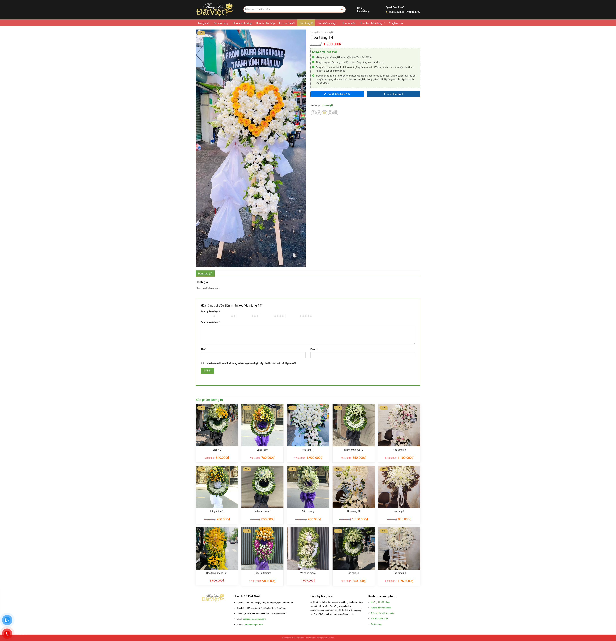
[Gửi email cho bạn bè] (324, 112)
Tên (203, 349)
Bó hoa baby (221, 23)
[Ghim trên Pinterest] (330, 112)
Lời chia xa (353, 573)
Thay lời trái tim (262, 573)
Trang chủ (203, 23)
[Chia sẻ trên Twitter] (318, 112)
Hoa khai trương (242, 23)
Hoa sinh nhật (287, 23)
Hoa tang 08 (399, 449)
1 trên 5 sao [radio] (206, 316)
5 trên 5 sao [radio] (292, 316)
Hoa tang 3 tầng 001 (217, 573)
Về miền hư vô (308, 573)
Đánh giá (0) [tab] (205, 273)
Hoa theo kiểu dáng (371, 23)
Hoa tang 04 (399, 573)
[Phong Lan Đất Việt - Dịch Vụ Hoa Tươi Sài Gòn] (215, 9)
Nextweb (330, 638)
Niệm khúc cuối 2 (353, 449)
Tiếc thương (308, 511)
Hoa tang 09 (353, 511)
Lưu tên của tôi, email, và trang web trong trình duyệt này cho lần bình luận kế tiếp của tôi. (251, 363)
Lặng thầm (262, 449)
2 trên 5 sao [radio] (224, 316)
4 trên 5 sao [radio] (267, 316)
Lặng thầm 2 (216, 511)
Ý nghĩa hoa (396, 23)
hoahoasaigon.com (254, 624)
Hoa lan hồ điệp (265, 23)
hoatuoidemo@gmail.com (254, 619)
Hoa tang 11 (308, 449)
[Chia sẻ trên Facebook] (313, 112)
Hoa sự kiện (348, 23)
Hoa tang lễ (306, 23)
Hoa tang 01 (399, 511)
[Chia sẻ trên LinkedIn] (335, 112)
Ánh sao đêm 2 (262, 511)
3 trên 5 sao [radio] (244, 316)
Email (314, 349)
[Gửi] (342, 9)
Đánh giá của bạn (210, 311)
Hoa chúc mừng (326, 23)
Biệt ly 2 (217, 449)
